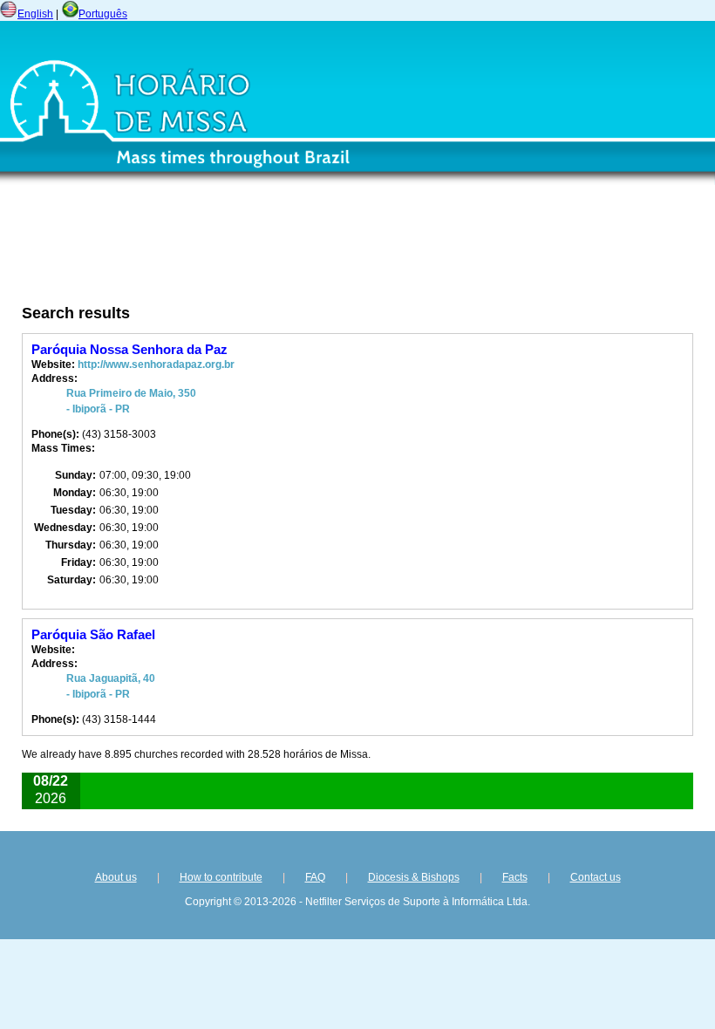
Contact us (595, 877)
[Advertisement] (257, 250)
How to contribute (221, 877)
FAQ (315, 877)
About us (116, 877)
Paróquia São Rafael (93, 634)
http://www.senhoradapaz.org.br (156, 364)
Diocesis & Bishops (414, 877)
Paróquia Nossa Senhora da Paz (129, 349)
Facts (515, 877)
